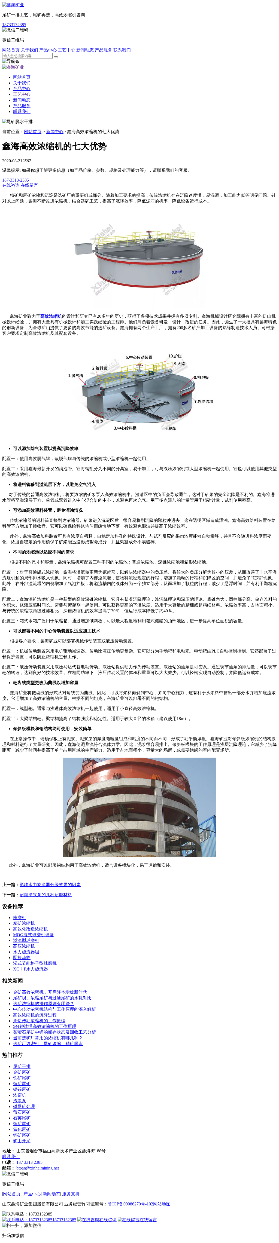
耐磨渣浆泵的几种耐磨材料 (46, 894)
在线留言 (148, 1219)
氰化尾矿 (22, 1129)
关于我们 (29, 50)
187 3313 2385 (29, 1162)
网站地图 (162, 1204)
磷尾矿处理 (24, 1106)
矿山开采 (22, 1140)
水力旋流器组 (26, 952)
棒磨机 (19, 917)
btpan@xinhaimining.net (37, 1168)
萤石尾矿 (22, 1112)
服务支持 (71, 1194)
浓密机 (19, 1095)
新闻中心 (54, 131)
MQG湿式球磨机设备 (33, 934)
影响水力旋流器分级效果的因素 (50, 884)
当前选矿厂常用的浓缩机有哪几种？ (48, 1038)
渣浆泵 (19, 1100)
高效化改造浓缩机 (30, 929)
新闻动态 (85, 50)
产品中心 (48, 50)
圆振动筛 (22, 957)
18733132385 (14, 24)
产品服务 (103, 50)
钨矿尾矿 (22, 1135)
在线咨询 (108, 1219)
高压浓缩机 (24, 946)
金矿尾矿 (22, 1072)
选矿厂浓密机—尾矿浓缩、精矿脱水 (48, 1043)
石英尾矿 (22, 1118)
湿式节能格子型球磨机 (35, 963)
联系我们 (122, 50)
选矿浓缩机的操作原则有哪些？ (43, 1003)
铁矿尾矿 (22, 1078)
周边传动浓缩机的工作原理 (39, 1020)
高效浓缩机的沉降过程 (35, 1015)
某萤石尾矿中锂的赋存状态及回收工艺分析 (54, 1032)
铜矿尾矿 (22, 1083)
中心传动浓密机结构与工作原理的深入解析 (54, 1009)
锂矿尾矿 (22, 1123)
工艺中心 (66, 50)
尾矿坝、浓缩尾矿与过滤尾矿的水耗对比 (52, 998)
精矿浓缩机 (24, 923)
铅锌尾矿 (22, 1089)
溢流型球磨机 (26, 940)
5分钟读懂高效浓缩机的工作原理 (44, 1026)
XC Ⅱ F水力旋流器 (30, 969)
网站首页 (11, 50)
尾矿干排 (22, 1066)
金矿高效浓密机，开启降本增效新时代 (50, 992)
